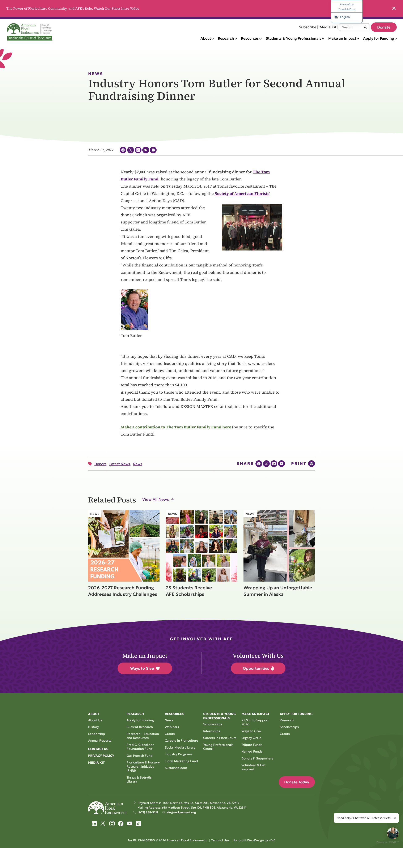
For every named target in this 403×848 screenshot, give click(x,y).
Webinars (172, 727)
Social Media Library (180, 747)
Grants (170, 734)
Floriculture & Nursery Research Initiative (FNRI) (143, 766)
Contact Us (98, 749)
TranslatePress (347, 9)
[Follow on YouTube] (129, 823)
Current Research (140, 727)
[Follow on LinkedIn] (94, 823)
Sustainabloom (176, 768)
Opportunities (256, 668)
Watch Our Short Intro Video (116, 8)
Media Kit (96, 763)
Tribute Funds (251, 745)
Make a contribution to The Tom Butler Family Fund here (176, 427)
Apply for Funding (140, 720)
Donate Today (296, 782)
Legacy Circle (251, 738)
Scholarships (212, 724)
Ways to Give (142, 668)
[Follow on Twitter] (103, 823)
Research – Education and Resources (143, 736)
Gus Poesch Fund (140, 756)
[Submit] (365, 27)
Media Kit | (329, 27)
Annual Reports (99, 740)
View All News (155, 499)
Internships (211, 731)
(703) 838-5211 (147, 812)
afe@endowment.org (181, 812)
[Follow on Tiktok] (138, 823)
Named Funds (251, 751)
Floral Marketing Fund (181, 761)
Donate (383, 27)
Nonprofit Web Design (248, 840)
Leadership (96, 734)
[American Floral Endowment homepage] (30, 32)
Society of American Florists (242, 193)
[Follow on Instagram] (112, 823)
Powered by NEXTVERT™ (388, 842)
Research (287, 720)
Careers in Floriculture (181, 740)
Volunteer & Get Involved (253, 767)
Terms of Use (220, 840)
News (169, 720)
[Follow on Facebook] (120, 823)
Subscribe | (308, 27)
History (93, 727)
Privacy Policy (101, 756)
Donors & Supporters (257, 758)
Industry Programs (178, 754)
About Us (95, 720)
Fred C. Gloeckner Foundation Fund (140, 747)
